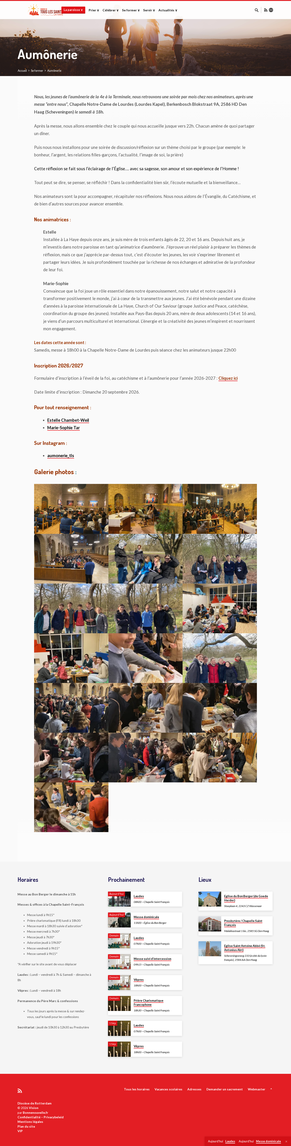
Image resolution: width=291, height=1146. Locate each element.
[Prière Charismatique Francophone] (119, 1003)
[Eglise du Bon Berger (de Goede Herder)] (209, 899)
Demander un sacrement (224, 1089)
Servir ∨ (149, 10)
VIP (20, 1131)
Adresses (194, 1089)
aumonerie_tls (60, 455)
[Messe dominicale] (119, 920)
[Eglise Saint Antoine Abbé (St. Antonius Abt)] (209, 948)
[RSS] (265, 10)
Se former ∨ (131, 10)
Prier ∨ (94, 10)
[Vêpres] (119, 982)
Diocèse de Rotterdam (35, 1103)
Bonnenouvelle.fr (35, 1112)
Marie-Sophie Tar (63, 427)
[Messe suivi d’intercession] (119, 961)
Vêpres (139, 979)
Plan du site (26, 1126)
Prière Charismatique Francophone (148, 1002)
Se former (37, 70)
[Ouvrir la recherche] (256, 10)
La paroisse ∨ (73, 10)
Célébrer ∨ (111, 10)
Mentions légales (30, 1122)
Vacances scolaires (168, 1089)
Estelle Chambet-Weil (68, 420)
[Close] (286, 1141)
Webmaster (256, 1089)
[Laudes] (119, 899)
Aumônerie (54, 70)
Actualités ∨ (167, 10)
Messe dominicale (146, 917)
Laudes (139, 896)
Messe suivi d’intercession (152, 959)
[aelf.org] (270, 10)
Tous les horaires (137, 1089)
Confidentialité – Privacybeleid (41, 1117)
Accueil (22, 70)
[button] (71, 509)
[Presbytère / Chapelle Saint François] (209, 924)
